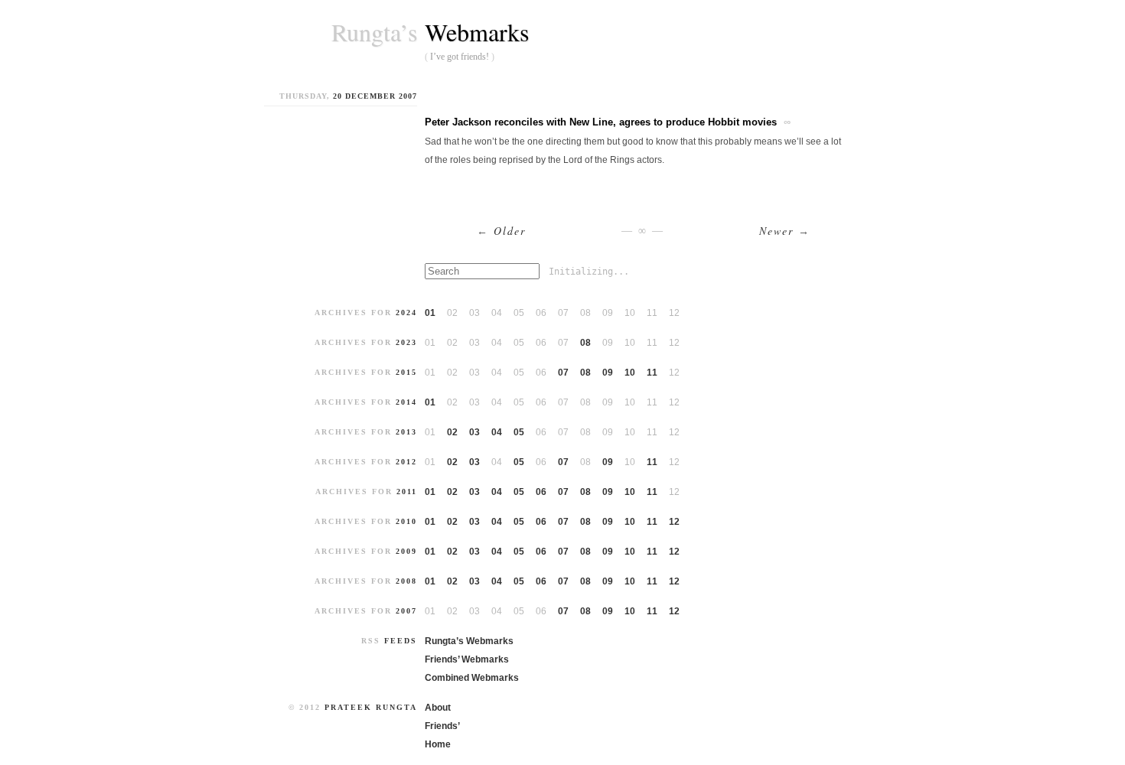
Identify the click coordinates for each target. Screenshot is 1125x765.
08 (585, 342)
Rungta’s (374, 32)
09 (607, 372)
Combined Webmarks (472, 677)
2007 (406, 611)
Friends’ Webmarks (467, 659)
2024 (406, 312)
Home (438, 744)
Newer (784, 230)
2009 (406, 551)
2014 (406, 402)
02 (452, 432)
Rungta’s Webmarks (469, 641)
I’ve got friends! (459, 56)
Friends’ (442, 726)
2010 (406, 521)
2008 (406, 581)
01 (430, 313)
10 (629, 372)
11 (652, 372)
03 (474, 432)
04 (496, 432)
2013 (406, 432)
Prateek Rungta (370, 707)
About (438, 707)
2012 (406, 461)
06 (541, 492)
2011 (406, 491)
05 (519, 432)
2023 (406, 342)
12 (674, 521)
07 (563, 372)
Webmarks (477, 31)
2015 (406, 372)
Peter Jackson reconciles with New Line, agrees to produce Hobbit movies (601, 122)
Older (501, 230)
